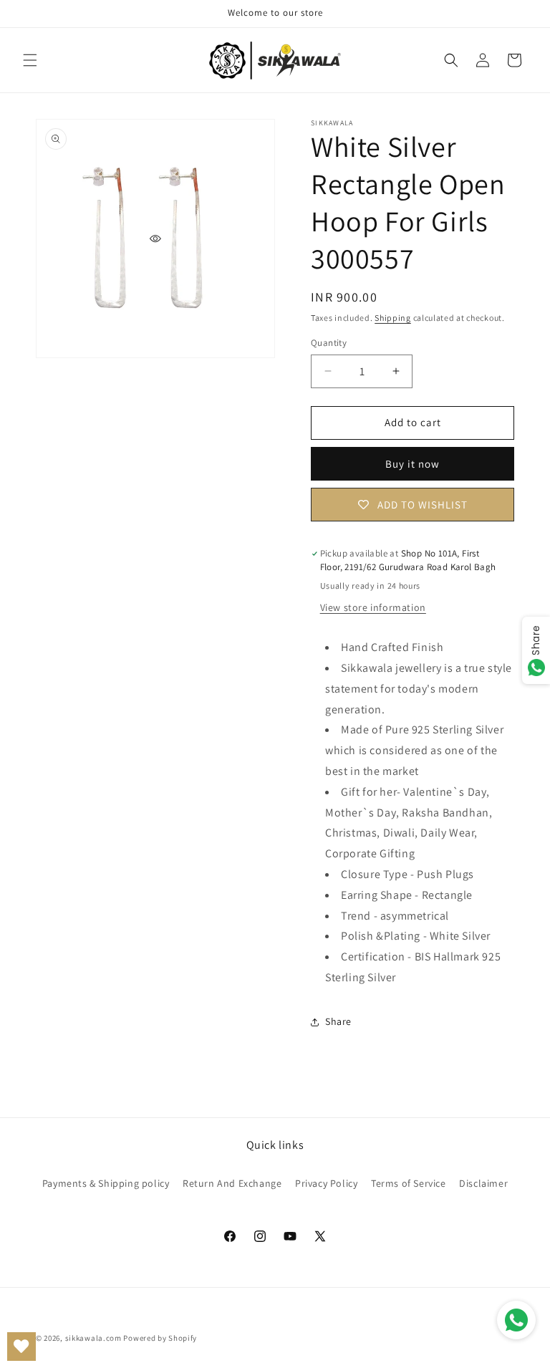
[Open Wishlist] (21, 1346)
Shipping (393, 317)
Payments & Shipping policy (106, 1183)
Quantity (329, 343)
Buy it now (412, 464)
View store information (373, 607)
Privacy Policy (326, 1183)
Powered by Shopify (160, 1338)
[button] (30, 60)
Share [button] (338, 1021)
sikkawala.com (93, 1338)
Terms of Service (408, 1183)
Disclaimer (483, 1183)
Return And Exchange (232, 1183)
